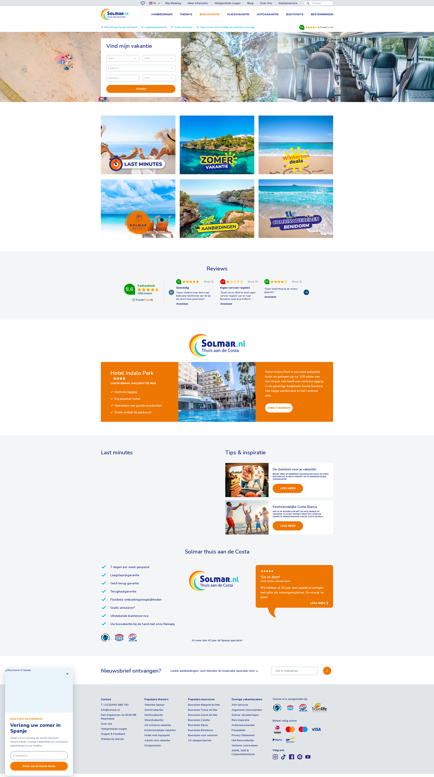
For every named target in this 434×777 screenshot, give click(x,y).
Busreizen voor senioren (203, 735)
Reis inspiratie (240, 720)
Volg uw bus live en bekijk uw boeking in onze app (227, 27)
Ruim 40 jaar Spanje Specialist (120, 27)
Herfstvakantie (153, 715)
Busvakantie (210, 14)
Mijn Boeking (173, 3)
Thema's (186, 14)
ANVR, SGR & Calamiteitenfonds (243, 752)
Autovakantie (268, 14)
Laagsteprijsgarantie (156, 27)
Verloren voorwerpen (245, 745)
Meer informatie (198, 3)
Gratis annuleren (183, 27)
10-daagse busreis (200, 740)
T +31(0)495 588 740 (115, 705)
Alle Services (240, 705)
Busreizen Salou (198, 725)
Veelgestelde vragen (227, 3)
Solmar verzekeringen (245, 715)
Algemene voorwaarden (247, 710)
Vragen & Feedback (113, 734)
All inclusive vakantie (157, 725)
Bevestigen (327, 671)
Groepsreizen (152, 745)
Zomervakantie (153, 710)
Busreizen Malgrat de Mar (204, 705)
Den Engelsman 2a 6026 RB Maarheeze (118, 717)
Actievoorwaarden (243, 725)
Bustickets (294, 14)
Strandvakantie (153, 720)
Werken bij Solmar (112, 739)
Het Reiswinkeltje (243, 740)
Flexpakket (238, 730)
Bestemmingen (322, 14)
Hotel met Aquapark (157, 735)
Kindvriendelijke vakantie (160, 730)
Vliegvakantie (238, 14)
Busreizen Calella (199, 720)
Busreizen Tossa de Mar (203, 710)
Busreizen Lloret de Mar (203, 715)
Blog (250, 3)
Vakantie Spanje (154, 705)
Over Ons (266, 3)
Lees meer (287, 488)
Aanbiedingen (161, 14)
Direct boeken (279, 408)
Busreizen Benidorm (200, 730)
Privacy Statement (243, 735)
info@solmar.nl (110, 710)
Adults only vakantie (157, 740)
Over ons (106, 724)
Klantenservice (288, 3)
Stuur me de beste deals (39, 766)
